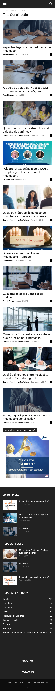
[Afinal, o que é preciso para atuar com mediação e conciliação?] (27, 400)
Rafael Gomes (8, 54)
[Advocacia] (10, 531)
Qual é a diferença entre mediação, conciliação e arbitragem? (25, 376)
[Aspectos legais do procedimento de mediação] (27, 32)
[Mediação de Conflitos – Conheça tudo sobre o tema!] (10, 554)
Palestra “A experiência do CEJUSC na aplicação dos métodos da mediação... (26, 172)
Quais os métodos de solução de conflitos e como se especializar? (24, 214)
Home (5, 10)
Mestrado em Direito (15, 682)
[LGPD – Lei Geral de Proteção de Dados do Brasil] (10, 518)
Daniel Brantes (8, 260)
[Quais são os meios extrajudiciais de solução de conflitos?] (27, 113)
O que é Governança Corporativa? (34, 501)
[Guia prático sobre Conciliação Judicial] (27, 278)
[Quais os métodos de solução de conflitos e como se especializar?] (27, 197)
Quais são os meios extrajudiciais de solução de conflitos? (26, 129)
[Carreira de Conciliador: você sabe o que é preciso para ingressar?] (27, 319)
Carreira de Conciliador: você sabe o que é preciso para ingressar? (26, 336)
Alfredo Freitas (8, 301)
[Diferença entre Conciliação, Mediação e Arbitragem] (27, 238)
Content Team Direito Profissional (16, 135)
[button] (4, 4)
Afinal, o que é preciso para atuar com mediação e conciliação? (27, 417)
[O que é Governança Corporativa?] (10, 505)
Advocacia (23, 528)
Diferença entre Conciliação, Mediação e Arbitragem (21, 255)
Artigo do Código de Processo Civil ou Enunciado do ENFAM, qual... (26, 89)
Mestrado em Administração (37, 682)
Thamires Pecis (8, 179)
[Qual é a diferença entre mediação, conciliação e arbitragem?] (27, 359)
